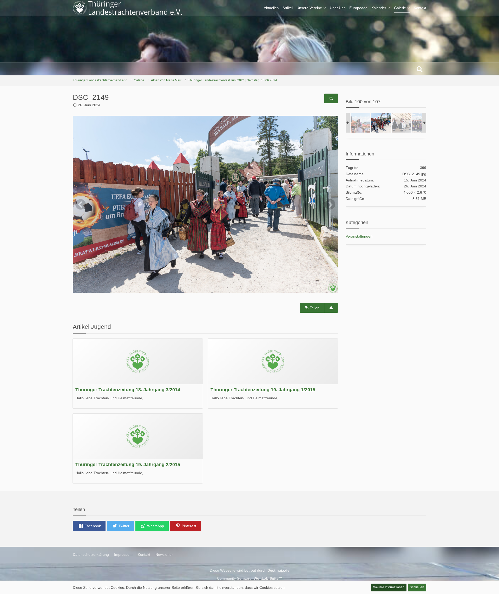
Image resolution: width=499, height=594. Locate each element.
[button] (89, 526)
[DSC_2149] (381, 123)
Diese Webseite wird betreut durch (250, 570)
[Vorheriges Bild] (80, 204)
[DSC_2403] (360, 123)
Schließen (417, 587)
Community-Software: (249, 578)
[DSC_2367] (401, 123)
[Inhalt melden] (331, 308)
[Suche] (419, 68)
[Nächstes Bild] (330, 204)
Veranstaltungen (359, 236)
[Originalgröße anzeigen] (331, 98)
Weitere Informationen (388, 587)
